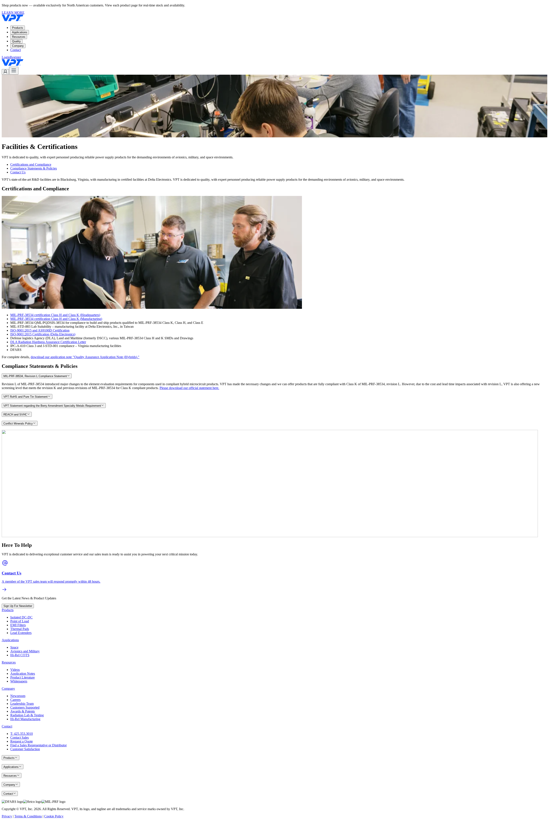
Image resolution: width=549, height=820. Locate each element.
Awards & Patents (22, 711)
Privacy (7, 816)
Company (18, 45)
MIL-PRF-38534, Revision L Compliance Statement (35, 376)
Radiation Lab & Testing (27, 715)
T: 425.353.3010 (21, 733)
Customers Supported (24, 707)
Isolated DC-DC (21, 617)
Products (17, 27)
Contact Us (18, 172)
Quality (16, 41)
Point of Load (19, 621)
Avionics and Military (25, 651)
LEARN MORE (13, 12)
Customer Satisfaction (25, 749)
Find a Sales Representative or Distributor (38, 745)
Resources (18, 36)
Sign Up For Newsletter (17, 606)
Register (15, 57)
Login (6, 57)
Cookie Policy (53, 816)
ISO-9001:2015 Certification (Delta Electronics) (42, 334)
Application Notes (22, 673)
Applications (19, 32)
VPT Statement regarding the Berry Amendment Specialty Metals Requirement (52, 405)
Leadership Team (22, 703)
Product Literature (22, 677)
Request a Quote (21, 741)
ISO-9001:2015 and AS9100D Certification (39, 330)
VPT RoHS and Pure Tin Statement (25, 396)
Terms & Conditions (28, 816)
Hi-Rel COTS (19, 655)
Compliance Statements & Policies (33, 168)
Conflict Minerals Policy (18, 423)
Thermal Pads (19, 629)
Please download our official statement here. (189, 388)
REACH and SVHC (15, 414)
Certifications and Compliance (30, 164)
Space (14, 647)
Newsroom (17, 696)
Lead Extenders (21, 633)
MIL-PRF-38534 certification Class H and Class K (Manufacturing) (56, 319)
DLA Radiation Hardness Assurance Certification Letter (48, 342)
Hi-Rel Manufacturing (25, 719)
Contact (15, 50)
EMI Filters (18, 625)
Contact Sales (19, 737)
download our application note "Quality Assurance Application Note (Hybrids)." (85, 357)
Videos (15, 669)
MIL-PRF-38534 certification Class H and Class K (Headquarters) (55, 315)
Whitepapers (18, 681)
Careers (15, 700)
